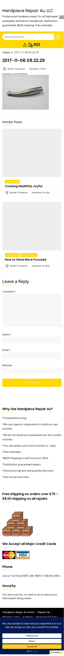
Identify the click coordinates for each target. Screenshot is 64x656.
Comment (9, 291)
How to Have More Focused (25, 259)
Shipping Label (10, 617)
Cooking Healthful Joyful (23, 186)
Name (6, 334)
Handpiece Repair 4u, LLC (27, 10)
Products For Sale (46, 617)
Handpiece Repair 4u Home (18, 612)
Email (6, 350)
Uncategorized (12, 181)
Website (7, 365)
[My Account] (24, 44)
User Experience (29, 255)
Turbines (27, 617)
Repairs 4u (44, 612)
